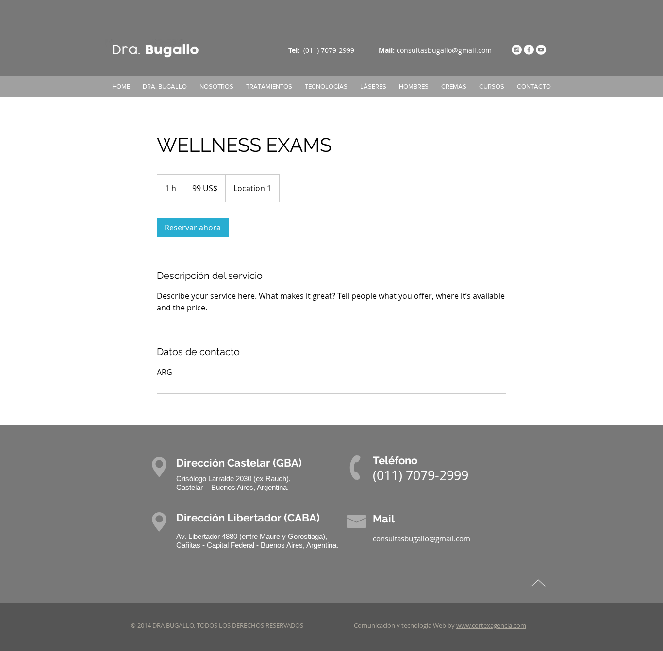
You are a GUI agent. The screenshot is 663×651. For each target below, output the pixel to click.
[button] (326, 86)
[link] (193, 227)
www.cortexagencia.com (491, 625)
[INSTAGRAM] (516, 49)
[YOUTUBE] (541, 49)
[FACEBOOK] (528, 49)
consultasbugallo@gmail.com (444, 50)
